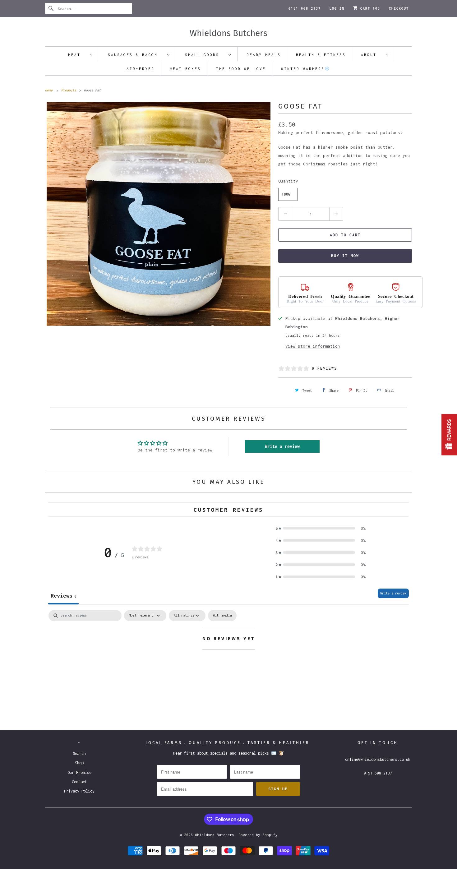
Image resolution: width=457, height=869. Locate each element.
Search (79, 753)
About (372, 55)
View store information (312, 346)
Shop (79, 762)
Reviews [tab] (63, 595)
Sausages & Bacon (136, 55)
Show (449, 434)
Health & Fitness (321, 55)
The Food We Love (241, 69)
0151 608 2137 (305, 8)
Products (69, 90)
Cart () (369, 8)
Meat (77, 55)
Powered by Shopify (258, 835)
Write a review (393, 593)
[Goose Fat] (158, 214)
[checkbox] (222, 615)
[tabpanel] (228, 664)
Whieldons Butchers (214, 835)
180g (286, 194)
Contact (79, 781)
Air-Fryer (141, 69)
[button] (320, 528)
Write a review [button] (282, 446)
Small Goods (205, 55)
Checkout (399, 8)
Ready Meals (264, 55)
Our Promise (79, 772)
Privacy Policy (79, 791)
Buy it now (345, 255)
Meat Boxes (185, 69)
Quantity (288, 180)
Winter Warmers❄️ (305, 69)
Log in (337, 8)
